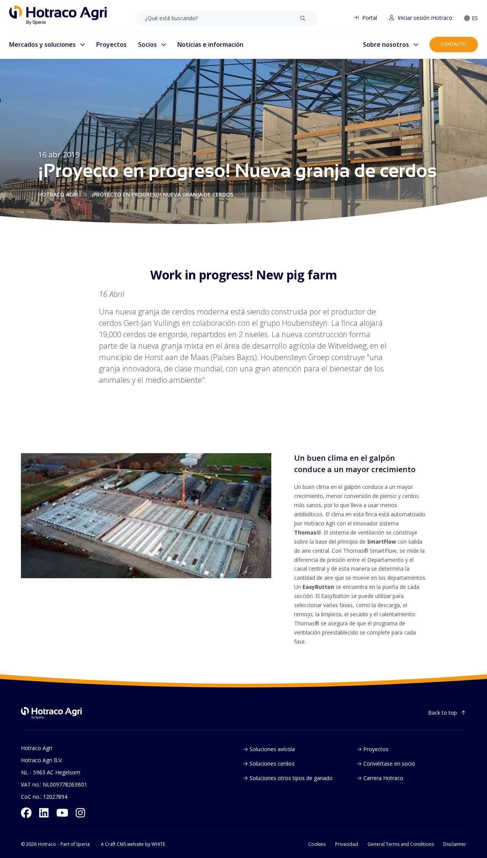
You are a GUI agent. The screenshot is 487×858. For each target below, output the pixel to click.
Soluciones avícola (272, 749)
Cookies (317, 844)
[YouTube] (62, 812)
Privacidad (346, 844)
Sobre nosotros (386, 44)
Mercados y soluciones (42, 44)
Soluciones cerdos (272, 763)
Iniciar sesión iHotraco (425, 17)
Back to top (442, 712)
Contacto (453, 44)
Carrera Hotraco (383, 778)
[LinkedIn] (44, 812)
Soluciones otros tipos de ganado (291, 778)
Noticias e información (210, 44)
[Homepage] (58, 15)
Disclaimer (454, 844)
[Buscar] (303, 18)
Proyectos (111, 44)
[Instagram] (80, 812)
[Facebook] (26, 812)
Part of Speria (75, 844)
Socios (147, 44)
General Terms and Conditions (401, 844)
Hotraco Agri (58, 194)
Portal (369, 17)
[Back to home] (51, 713)
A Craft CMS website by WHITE (133, 844)
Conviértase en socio (389, 763)
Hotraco (47, 844)
